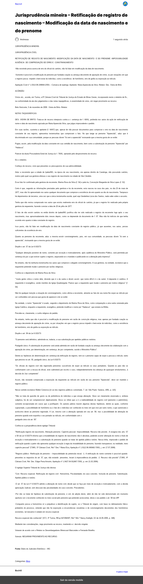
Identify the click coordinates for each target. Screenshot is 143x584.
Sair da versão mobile (71, 580)
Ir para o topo (122, 572)
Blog (28, 561)
